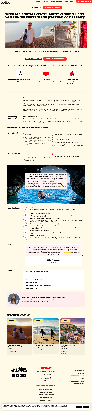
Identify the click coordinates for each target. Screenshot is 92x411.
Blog (66, 1)
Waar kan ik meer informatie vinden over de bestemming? (38, 285)
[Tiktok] (24, 375)
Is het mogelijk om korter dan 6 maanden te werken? (37, 271)
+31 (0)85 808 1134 (46, 374)
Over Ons (81, 373)
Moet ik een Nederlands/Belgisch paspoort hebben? (37, 277)
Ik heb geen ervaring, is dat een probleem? (35, 279)
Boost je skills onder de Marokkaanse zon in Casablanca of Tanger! (19, 346)
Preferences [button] (26, 407)
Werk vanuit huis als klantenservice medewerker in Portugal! (71, 346)
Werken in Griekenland (46, 394)
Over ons (45, 1)
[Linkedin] (17, 375)
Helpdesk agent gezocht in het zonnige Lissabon (44, 346)
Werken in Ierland (46, 397)
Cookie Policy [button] (64, 406)
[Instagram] (21, 375)
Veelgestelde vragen (56, 1)
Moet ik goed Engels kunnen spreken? (34, 274)
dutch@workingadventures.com (46, 371)
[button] (24, 255)
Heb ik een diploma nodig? (32, 282)
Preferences (72, 407)
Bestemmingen (79, 370)
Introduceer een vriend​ (84, 1)
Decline (79, 407)
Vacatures (37, 1)
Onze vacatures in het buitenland (72, 368)
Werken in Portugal (46, 389)
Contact (72, 1)
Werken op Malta (46, 400)
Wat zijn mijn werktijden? (31, 288)
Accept (85, 407)
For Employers (79, 383)
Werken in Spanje (46, 392)
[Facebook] (13, 375)
